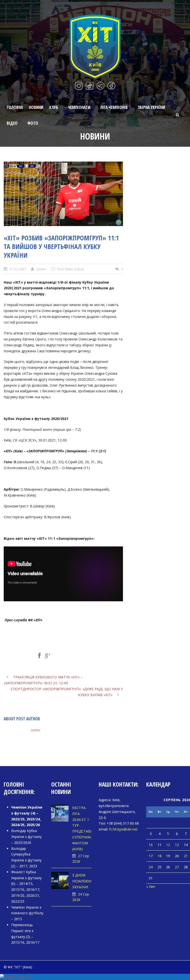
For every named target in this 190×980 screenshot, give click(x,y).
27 (177, 867)
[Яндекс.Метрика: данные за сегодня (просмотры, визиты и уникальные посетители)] (15, 977)
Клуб (53, 107)
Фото (32, 123)
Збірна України (151, 107)
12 (168, 844)
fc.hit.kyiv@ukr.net (123, 829)
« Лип (150, 886)
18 (160, 856)
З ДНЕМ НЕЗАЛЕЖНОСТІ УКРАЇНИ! (85, 881)
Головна (15, 107)
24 (151, 867)
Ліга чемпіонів (114, 107)
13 (177, 844)
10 (151, 844)
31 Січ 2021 (17, 269)
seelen (41, 269)
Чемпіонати (79, 107)
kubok (79, 269)
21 (186, 856)
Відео (12, 123)
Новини (36, 107)
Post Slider (65, 269)
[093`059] (63, 194)
